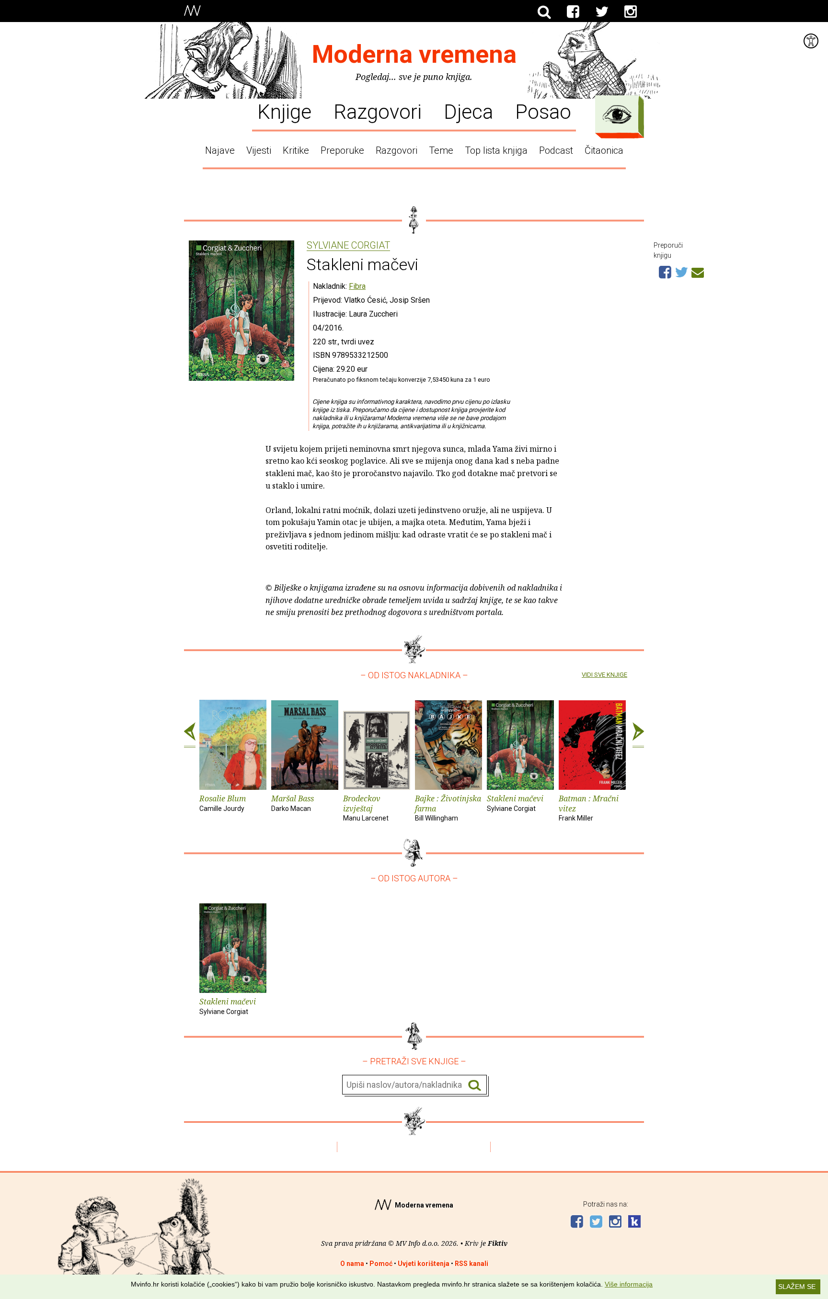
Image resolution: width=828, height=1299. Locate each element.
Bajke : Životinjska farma (448, 807)
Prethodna (190, 735)
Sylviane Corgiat (348, 245)
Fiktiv (497, 1243)
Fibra (357, 286)
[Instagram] (630, 12)
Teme (441, 150)
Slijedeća (638, 735)
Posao (543, 111)
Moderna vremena (414, 54)
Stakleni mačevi (515, 802)
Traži (474, 1085)
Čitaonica (604, 150)
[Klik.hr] (634, 1222)
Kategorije (617, 114)
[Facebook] (573, 12)
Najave (220, 150)
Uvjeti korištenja (423, 1263)
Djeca (468, 111)
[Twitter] (602, 12)
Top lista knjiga (496, 150)
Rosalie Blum (222, 802)
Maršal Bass (292, 802)
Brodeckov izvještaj (366, 807)
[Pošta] (697, 271)
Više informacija (629, 1284)
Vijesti (258, 150)
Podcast (556, 150)
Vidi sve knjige (604, 674)
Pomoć (380, 1263)
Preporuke (342, 150)
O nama (352, 1263)
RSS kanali (471, 1263)
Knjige (284, 111)
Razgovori (378, 111)
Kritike (296, 150)
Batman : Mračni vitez (589, 807)
